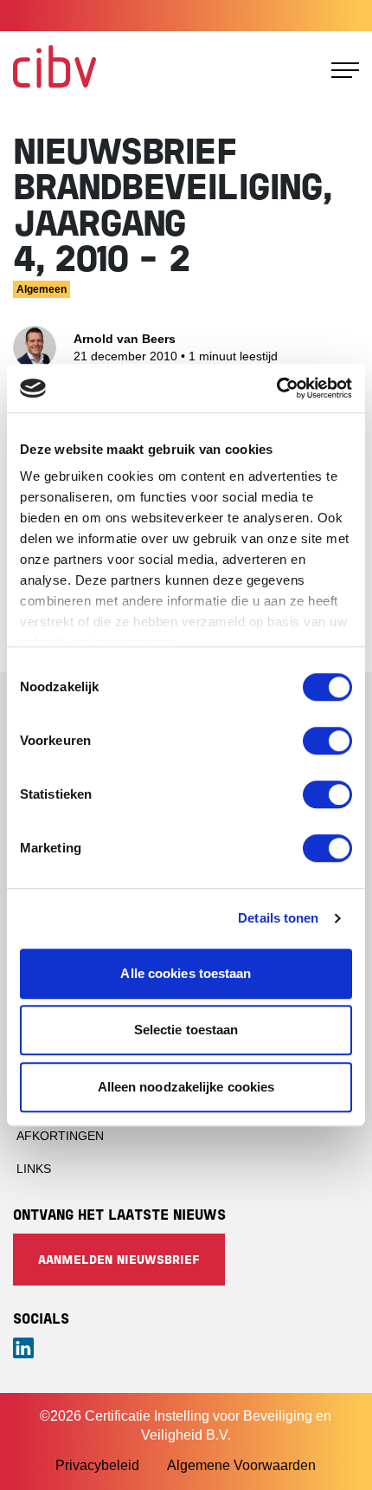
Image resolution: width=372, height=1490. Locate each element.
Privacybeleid (97, 1465)
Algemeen (41, 289)
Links (33, 1169)
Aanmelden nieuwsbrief (119, 1260)
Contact (331, 16)
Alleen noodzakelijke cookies (186, 1086)
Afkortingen (60, 1136)
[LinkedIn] (186, 1348)
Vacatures (254, 16)
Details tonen (278, 917)
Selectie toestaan (186, 1029)
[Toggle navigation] (345, 70)
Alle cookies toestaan (185, 973)
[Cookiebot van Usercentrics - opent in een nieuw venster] (276, 388)
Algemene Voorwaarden (241, 1465)
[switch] (327, 741)
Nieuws (181, 16)
